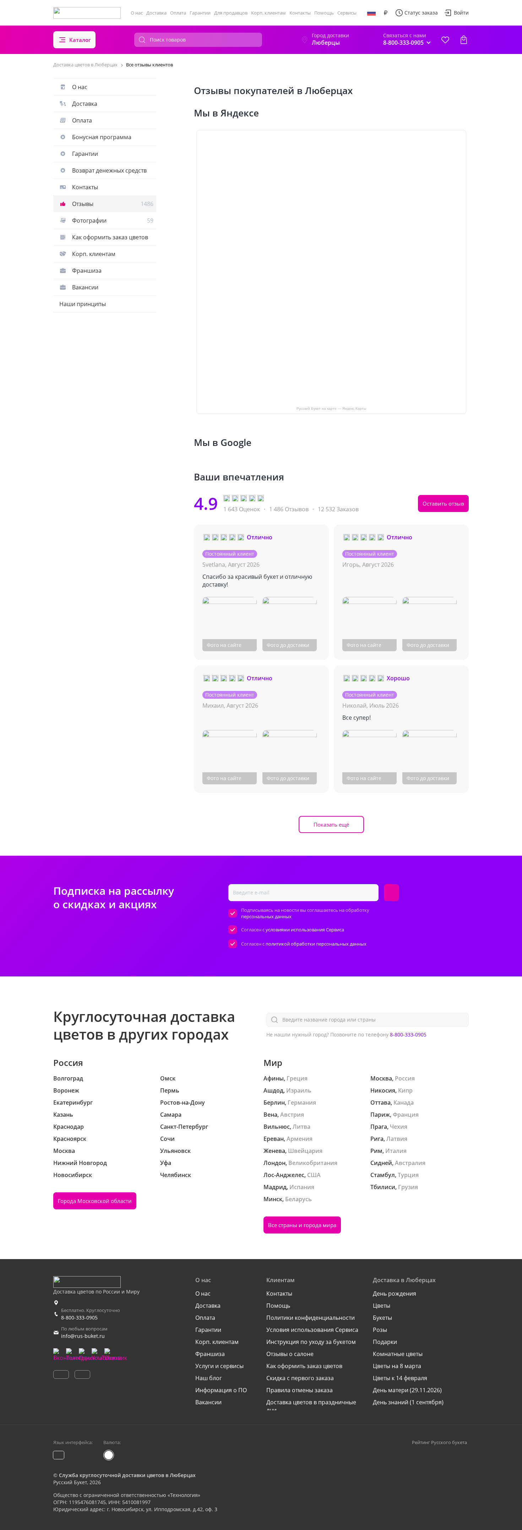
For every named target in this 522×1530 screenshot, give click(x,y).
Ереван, (274, 1139)
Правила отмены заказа (299, 1390)
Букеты (382, 1318)
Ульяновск (175, 1151)
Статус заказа (421, 12)
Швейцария (305, 1151)
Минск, (273, 1199)
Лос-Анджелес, (284, 1175)
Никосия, (383, 1090)
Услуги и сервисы (219, 1366)
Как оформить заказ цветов (110, 237)
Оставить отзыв (443, 503)
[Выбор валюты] (385, 13)
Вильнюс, (277, 1127)
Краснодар (68, 1127)
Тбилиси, (383, 1187)
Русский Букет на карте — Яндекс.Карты (331, 408)
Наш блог (208, 1378)
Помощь (324, 13)
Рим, (377, 1151)
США (314, 1175)
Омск (167, 1078)
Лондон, (275, 1163)
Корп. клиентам (268, 13)
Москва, (381, 1078)
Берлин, (274, 1102)
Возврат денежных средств (109, 170)
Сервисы (347, 13)
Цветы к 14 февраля (400, 1378)
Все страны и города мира (302, 1225)
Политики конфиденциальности (310, 1318)
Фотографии (112, 220)
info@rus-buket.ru (83, 1336)
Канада (403, 1102)
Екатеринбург (73, 1102)
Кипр (405, 1090)
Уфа (165, 1163)
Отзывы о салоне (290, 1354)
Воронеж (66, 1090)
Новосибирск (72, 1175)
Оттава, (381, 1102)
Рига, (377, 1139)
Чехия (398, 1127)
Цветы (381, 1306)
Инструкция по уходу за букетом (311, 1342)
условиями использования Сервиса (305, 929)
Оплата (178, 13)
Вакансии (85, 287)
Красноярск (69, 1139)
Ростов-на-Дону (182, 1102)
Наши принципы (82, 304)
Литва (301, 1127)
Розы (380, 1330)
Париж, (380, 1114)
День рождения (394, 1293)
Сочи (167, 1139)
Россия (405, 1078)
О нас (137, 13)
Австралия (410, 1163)
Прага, (379, 1127)
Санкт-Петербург (184, 1127)
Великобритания (312, 1163)
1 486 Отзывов (289, 509)
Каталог (80, 39)
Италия (396, 1151)
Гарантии (200, 13)
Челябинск (175, 1175)
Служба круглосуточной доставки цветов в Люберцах (127, 1475)
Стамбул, (383, 1175)
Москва (64, 1151)
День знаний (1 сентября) (408, 1402)
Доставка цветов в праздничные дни (311, 1406)
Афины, (274, 1078)
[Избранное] (445, 40)
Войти (461, 12)
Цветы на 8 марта (397, 1366)
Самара (170, 1114)
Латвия (396, 1139)
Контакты (300, 13)
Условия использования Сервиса (312, 1330)
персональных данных (266, 916)
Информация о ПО (221, 1390)
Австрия (292, 1114)
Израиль (298, 1090)
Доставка (156, 13)
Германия (302, 1102)
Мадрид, (275, 1187)
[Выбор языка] (371, 13)
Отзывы (112, 204)
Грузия (408, 1187)
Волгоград (68, 1078)
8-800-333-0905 (408, 1034)
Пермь (169, 1090)
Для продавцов (231, 13)
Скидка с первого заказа (300, 1378)
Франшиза (87, 270)
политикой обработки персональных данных (316, 944)
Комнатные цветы (398, 1354)
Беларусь (298, 1199)
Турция (408, 1175)
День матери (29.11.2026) (407, 1390)
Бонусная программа (101, 137)
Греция (297, 1078)
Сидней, (381, 1163)
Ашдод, (274, 1090)
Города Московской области (95, 1200)
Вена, (271, 1114)
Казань (63, 1114)
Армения (299, 1139)
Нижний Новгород (80, 1163)
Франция (406, 1114)
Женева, (275, 1151)
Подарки (385, 1342)
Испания (301, 1187)
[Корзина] (464, 40)
